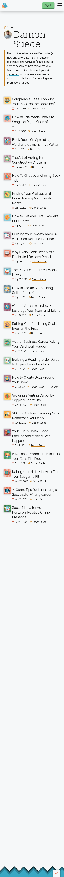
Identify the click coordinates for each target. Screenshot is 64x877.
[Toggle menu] (59, 5)
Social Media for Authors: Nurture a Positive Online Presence (31, 512)
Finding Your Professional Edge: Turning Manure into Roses (32, 198)
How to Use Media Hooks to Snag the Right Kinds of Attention (33, 122)
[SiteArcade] (5, 5)
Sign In (48, 5)
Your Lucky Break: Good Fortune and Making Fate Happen (31, 436)
